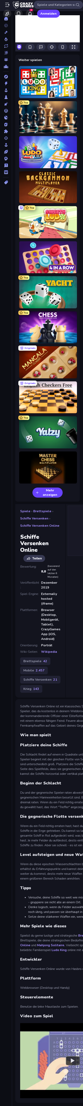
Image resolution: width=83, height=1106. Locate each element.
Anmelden (48, 13)
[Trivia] (6, 165)
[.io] (6, 117)
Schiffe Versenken (34, 518)
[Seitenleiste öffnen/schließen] (7, 5)
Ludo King (59, 950)
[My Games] (19, 14)
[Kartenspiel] (6, 124)
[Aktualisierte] (6, 46)
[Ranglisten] (6, 66)
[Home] (6, 18)
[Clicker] (6, 104)
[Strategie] (6, 158)
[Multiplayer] (6, 59)
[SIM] (6, 145)
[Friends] (7, 14)
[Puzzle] (6, 131)
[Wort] (6, 172)
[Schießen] (6, 138)
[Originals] (6, 52)
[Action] (6, 83)
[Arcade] (6, 90)
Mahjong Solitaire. (51, 945)
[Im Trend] (6, 39)
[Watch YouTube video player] (73, 1060)
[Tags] (6, 182)
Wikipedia (49, 652)
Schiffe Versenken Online (39, 525)
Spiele (25, 511)
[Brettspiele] (6, 97)
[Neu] (6, 32)
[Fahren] (6, 110)
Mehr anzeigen (50, 492)
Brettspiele (42, 511)
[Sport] (6, 151)
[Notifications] (30, 14)
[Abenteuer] (6, 76)
